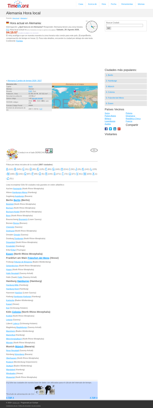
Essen (9, 254)
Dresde (17, 235)
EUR (30, 91)
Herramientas (127, 4)
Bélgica (108, 119)
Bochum (9, 208)
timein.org (16, 403)
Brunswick (23, 219)
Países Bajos (110, 116)
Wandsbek (10, 370)
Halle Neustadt (12, 273)
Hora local (15, 18)
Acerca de (92, 4)
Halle (20, 277)
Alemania (24, 18)
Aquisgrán (17, 189)
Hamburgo (23, 281)
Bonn (8, 216)
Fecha (113, 4)
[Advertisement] (52, 61)
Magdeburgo (21, 327)
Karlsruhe (10, 300)
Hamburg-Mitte (12, 285)
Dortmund (10, 231)
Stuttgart (9, 366)
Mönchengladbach (14, 339)
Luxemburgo (110, 121)
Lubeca (16, 324)
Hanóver (18, 293)
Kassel (9, 304)
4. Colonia (110, 92)
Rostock (9, 362)
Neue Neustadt (12, 350)
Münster (9, 343)
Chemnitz (10, 227)
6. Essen (109, 103)
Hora (104, 4)
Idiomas (141, 4)
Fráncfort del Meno (38, 258)
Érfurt (13, 250)
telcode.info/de (37, 98)
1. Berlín (109, 75)
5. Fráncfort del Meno (115, 98)
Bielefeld (10, 204)
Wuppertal (10, 377)
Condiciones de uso (12, 405)
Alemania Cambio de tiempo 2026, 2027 (25, 81)
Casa (81, 4)
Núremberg (19, 354)
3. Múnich (110, 86)
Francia (129, 121)
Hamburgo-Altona (19, 192)
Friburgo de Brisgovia (23, 262)
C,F (41, 109)
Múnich (19, 346)
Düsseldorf (10, 242)
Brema (16, 223)
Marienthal (10, 335)
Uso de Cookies (36, 405)
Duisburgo (18, 238)
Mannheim (10, 331)
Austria (108, 124)
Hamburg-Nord (12, 289)
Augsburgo (19, 196)
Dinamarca (130, 116)
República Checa (133, 119)
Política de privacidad (24, 405)
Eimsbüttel (10, 246)
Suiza (107, 113)
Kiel (7, 308)
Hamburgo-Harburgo (22, 297)
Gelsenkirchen (12, 266)
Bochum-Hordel (12, 212)
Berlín (31, 86)
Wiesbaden (11, 373)
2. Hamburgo (111, 81)
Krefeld (9, 316)
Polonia (129, 113)
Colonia (16, 312)
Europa (19, 41)
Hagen (9, 270)
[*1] (7, 30)
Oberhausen (11, 358)
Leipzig (9, 320)
